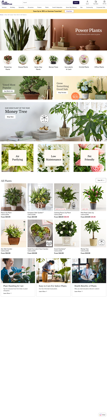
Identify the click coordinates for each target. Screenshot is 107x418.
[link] (101, 180)
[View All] (53, 34)
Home (1, 14)
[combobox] (47, 2)
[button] (4, 7)
